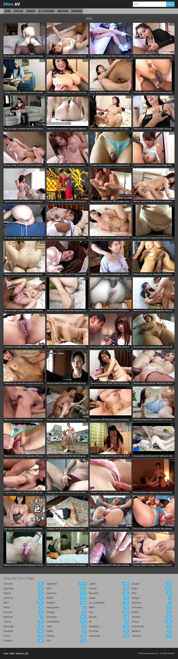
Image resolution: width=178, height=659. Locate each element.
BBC (151, 593)
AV (11, 4)
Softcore (22, 597)
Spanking (108, 626)
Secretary (151, 607)
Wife (65, 588)
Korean (108, 588)
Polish (65, 631)
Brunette (108, 593)
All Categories (46, 11)
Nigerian (151, 602)
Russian (22, 612)
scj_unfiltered (108, 602)
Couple (151, 583)
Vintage (65, 612)
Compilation (65, 621)
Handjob (22, 631)
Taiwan (22, 621)
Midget (151, 597)
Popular (18, 11)
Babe (151, 588)
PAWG (151, 612)
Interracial (108, 635)
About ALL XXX (22, 653)
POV (65, 640)
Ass (108, 612)
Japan (108, 583)
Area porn (62, 11)
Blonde (108, 616)
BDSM (65, 597)
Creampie (65, 616)
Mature (22, 593)
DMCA (12, 653)
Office (22, 607)
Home (8, 11)
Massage (22, 626)
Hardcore (65, 593)
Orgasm (65, 602)
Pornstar (108, 631)
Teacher (151, 635)
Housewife (151, 626)
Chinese (22, 583)
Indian (108, 597)
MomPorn (76, 11)
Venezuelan (65, 607)
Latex (65, 626)
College (65, 635)
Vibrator (151, 616)
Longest (30, 11)
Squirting (22, 588)
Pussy (151, 621)
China (22, 635)
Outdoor (22, 640)
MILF (22, 602)
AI (108, 621)
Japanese (65, 583)
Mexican (22, 616)
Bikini (108, 607)
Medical (151, 631)
